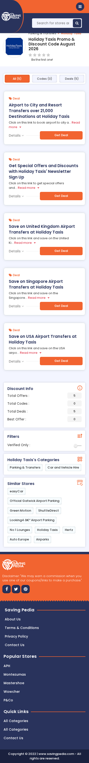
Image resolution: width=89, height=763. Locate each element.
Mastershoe (14, 683)
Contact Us (13, 738)
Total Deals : (41, 411)
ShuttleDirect (48, 510)
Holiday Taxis (71, 33)
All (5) (17, 79)
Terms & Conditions (22, 627)
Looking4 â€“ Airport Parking (32, 520)
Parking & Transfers (42, 33)
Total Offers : (41, 395)
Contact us (14, 645)
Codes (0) (44, 79)
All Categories (16, 720)
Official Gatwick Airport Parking (34, 501)
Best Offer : (41, 419)
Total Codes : (41, 403)
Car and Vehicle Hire (63, 467)
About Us (13, 619)
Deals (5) (72, 79)
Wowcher (12, 691)
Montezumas (15, 674)
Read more (26, 187)
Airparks (42, 539)
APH (7, 665)
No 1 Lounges (20, 530)
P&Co (8, 700)
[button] (80, 6)
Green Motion (20, 510)
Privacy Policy (16, 636)
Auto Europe (19, 539)
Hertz (69, 530)
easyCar (16, 491)
